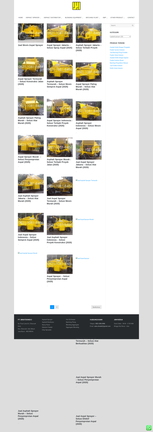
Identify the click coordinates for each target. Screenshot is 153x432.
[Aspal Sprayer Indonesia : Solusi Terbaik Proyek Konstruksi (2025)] (60, 108)
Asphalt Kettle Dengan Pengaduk (120, 47)
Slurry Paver (46, 325)
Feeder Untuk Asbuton (116, 55)
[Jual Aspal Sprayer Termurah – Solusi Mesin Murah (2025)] (60, 186)
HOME (20, 17)
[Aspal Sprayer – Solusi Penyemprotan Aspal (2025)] (60, 264)
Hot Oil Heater (70, 319)
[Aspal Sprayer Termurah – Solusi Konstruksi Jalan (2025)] (31, 67)
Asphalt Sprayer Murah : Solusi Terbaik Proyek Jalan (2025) (59, 162)
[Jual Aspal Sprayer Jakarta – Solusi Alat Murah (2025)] (89, 150)
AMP (104, 17)
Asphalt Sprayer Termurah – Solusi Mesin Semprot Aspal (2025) (59, 84)
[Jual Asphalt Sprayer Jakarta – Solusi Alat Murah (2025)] (31, 183)
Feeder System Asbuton (117, 50)
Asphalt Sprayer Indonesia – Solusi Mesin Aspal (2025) (88, 125)
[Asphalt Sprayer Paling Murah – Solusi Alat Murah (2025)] (31, 106)
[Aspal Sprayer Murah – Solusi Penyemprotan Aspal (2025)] (31, 144)
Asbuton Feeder (47, 327)
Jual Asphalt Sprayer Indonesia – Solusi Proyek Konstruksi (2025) (59, 240)
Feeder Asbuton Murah (117, 60)
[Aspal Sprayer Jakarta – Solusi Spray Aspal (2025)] (60, 33)
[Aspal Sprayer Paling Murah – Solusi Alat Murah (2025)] (89, 72)
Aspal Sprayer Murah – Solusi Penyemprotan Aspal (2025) (29, 159)
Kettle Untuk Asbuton (116, 68)
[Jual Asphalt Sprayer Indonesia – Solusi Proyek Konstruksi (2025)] (60, 225)
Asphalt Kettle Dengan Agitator (119, 58)
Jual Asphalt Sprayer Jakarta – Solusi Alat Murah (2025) (28, 198)
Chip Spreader (47, 330)
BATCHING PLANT (92, 17)
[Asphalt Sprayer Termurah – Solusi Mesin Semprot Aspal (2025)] (60, 69)
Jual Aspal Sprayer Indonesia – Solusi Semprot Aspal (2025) (28, 237)
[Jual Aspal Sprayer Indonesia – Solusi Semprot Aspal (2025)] (31, 222)
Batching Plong (71, 322)
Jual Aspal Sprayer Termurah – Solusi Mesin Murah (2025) (59, 201)
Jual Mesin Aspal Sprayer (30, 45)
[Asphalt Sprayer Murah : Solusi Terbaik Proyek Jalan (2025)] (60, 147)
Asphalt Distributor (48, 322)
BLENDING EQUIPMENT (73, 17)
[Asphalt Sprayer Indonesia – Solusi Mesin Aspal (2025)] (89, 111)
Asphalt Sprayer (47, 319)
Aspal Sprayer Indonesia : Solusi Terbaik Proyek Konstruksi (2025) (59, 123)
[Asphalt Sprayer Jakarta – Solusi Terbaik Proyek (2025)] (89, 33)
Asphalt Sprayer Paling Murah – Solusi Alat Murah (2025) (29, 120)
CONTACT (131, 17)
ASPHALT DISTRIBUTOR (52, 17)
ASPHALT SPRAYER (32, 17)
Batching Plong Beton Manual (119, 63)
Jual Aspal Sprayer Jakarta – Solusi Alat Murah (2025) (86, 164)
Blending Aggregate (72, 325)
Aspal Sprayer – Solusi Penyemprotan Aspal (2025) (58, 279)
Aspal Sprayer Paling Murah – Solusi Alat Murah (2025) (86, 86)
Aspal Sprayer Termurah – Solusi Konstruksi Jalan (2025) (30, 81)
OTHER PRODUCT (116, 17)
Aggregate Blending (72, 327)
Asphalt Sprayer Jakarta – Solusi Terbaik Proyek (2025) (88, 48)
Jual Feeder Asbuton (116, 65)
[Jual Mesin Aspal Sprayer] (31, 33)
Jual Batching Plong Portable (118, 52)
